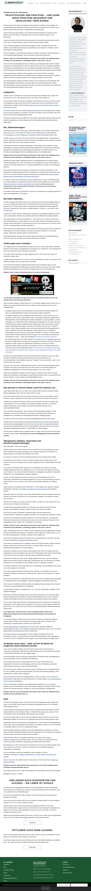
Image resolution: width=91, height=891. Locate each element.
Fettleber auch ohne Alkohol (32, 830)
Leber (37, 507)
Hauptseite (6, 864)
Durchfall (31, 135)
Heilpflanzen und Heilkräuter (76, 247)
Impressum (65, 870)
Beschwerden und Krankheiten (77, 235)
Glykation (47, 415)
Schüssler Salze (73, 254)
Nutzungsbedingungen (68, 867)
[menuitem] (30, 3)
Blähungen (24, 135)
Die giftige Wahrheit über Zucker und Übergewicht (44, 422)
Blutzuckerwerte (13, 626)
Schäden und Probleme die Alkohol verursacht (34, 489)
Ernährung (71, 241)
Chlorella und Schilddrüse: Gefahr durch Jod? (43, 877)
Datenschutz (66, 864)
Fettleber (15, 834)
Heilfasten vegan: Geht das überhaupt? (42, 869)
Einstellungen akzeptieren (63, 885)
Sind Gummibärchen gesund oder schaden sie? (43, 874)
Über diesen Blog (67, 872)
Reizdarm (47, 135)
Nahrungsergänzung (74, 252)
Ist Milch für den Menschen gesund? (46, 337)
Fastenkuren (7, 875)
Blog (5, 867)
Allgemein (71, 233)
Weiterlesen (32, 822)
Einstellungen (46, 888)
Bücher (5, 872)
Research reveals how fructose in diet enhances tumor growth (21, 184)
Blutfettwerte (24, 626)
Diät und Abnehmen (74, 239)
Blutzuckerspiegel (33, 110)
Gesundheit (71, 243)
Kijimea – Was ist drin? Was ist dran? (41, 871)
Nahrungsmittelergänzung (10, 878)
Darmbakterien (10, 135)
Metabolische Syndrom (47, 712)
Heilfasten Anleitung (9, 870)
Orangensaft (21, 540)
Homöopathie (72, 250)
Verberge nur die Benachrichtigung (79, 885)
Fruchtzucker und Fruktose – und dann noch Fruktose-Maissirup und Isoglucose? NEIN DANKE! (32, 18)
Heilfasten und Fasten (74, 245)
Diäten (5, 881)
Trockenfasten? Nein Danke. (39, 866)
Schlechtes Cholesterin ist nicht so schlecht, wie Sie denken (26, 350)
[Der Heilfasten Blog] (14, 3)
